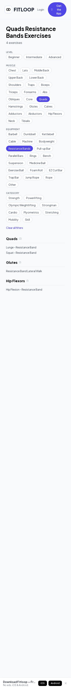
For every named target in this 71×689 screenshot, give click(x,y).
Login (40, 9)
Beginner (14, 57)
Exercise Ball (16, 170)
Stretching (52, 212)
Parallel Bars (16, 155)
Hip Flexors (55, 113)
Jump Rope (32, 177)
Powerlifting (33, 198)
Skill (27, 219)
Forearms (30, 92)
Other (12, 184)
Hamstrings (16, 106)
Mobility (14, 219)
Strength (14, 198)
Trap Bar (14, 177)
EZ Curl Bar (55, 170)
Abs (45, 92)
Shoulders (15, 84)
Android (55, 683)
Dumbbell (30, 134)
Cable (12, 141)
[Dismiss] (65, 683)
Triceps (13, 92)
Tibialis (25, 120)
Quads (43, 99)
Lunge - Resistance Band (21, 247)
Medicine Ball (37, 163)
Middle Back (41, 70)
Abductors (35, 113)
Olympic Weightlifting (22, 205)
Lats (25, 70)
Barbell (13, 134)
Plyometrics (31, 212)
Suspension (16, 163)
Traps (31, 84)
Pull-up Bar (44, 148)
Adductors (15, 113)
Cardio (13, 212)
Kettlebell (48, 134)
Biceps (45, 84)
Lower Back (36, 77)
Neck (12, 120)
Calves (48, 106)
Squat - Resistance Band (21, 252)
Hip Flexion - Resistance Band (24, 289)
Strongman (49, 205)
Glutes (33, 106)
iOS (43, 683)
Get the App (58, 9)
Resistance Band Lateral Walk (24, 271)
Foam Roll (36, 170)
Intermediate (34, 57)
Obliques (14, 99)
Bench (47, 155)
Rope (49, 177)
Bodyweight (47, 141)
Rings (33, 155)
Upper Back (16, 77)
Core (29, 99)
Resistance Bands (19, 148)
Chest (12, 70)
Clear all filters (14, 227)
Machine (27, 141)
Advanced (55, 57)
